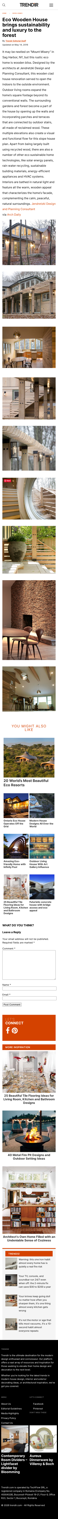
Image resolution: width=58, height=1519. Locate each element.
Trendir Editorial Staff (16, 41)
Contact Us (7, 1422)
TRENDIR (29, 5)
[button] (29, 242)
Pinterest (38, 1408)
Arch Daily (14, 214)
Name (6, 984)
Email (6, 994)
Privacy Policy (8, 1418)
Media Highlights (10, 1413)
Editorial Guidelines (11, 1408)
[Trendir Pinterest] (14, 1031)
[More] (52, 7)
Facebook (38, 1403)
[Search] (3, 5)
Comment (8, 948)
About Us (6, 1403)
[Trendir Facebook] (7, 1030)
